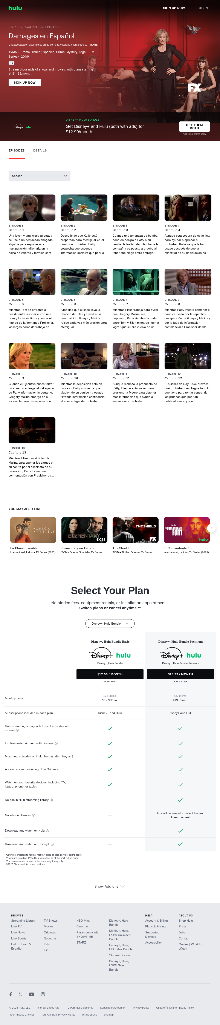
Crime (60, 52)
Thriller (36, 52)
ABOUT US (186, 915)
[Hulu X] (24, 994)
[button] (17, 149)
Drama (25, 52)
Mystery (71, 52)
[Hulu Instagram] (43, 994)
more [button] (94, 44)
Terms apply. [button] (75, 855)
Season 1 (18, 176)
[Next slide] (211, 528)
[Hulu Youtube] (35, 994)
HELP (149, 915)
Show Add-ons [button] (106, 886)
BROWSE (17, 915)
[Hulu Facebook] (14, 994)
